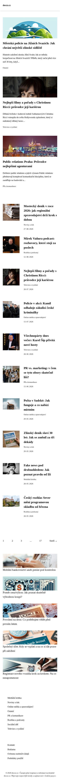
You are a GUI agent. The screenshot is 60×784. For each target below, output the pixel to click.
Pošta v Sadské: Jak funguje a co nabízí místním (37, 405)
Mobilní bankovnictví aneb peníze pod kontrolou (29, 569)
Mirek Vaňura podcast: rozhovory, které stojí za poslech (40, 243)
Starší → (53, 541)
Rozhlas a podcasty (31, 253)
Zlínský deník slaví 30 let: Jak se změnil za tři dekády (39, 437)
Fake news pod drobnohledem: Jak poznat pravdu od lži (37, 470)
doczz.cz (7, 5)
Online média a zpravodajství (35, 317)
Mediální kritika (30, 479)
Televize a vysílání (10, 127)
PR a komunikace (9, 186)
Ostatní (5, 68)
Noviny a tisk (29, 225)
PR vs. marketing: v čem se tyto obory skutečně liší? (40, 372)
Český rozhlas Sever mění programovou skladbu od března (37, 502)
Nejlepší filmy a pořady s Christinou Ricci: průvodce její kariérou (40, 275)
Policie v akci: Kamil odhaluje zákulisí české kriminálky (39, 308)
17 (40, 541)
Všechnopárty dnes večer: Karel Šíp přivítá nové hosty (39, 340)
